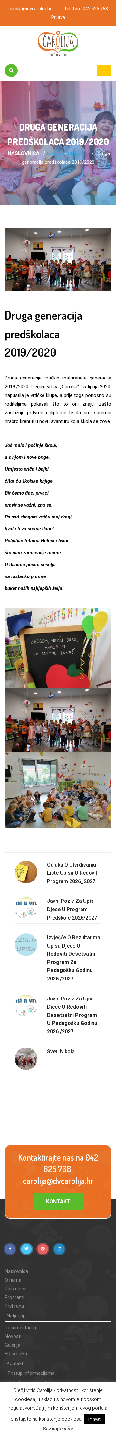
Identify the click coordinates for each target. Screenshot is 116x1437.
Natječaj (15, 1316)
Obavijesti (78, 153)
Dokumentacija (20, 1328)
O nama (13, 1280)
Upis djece (15, 1289)
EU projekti (16, 1354)
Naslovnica (24, 153)
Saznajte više (58, 1429)
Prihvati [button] (95, 1419)
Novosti (55, 153)
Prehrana (14, 1306)
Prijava (58, 17)
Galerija (12, 1345)
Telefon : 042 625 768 (86, 8)
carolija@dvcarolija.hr (30, 8)
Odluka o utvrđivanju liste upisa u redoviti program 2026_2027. (73, 873)
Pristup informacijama (31, 1373)
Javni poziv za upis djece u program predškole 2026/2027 (72, 909)
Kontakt (58, 1201)
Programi (14, 1297)
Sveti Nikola (61, 1051)
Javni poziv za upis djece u (72, 1015)
